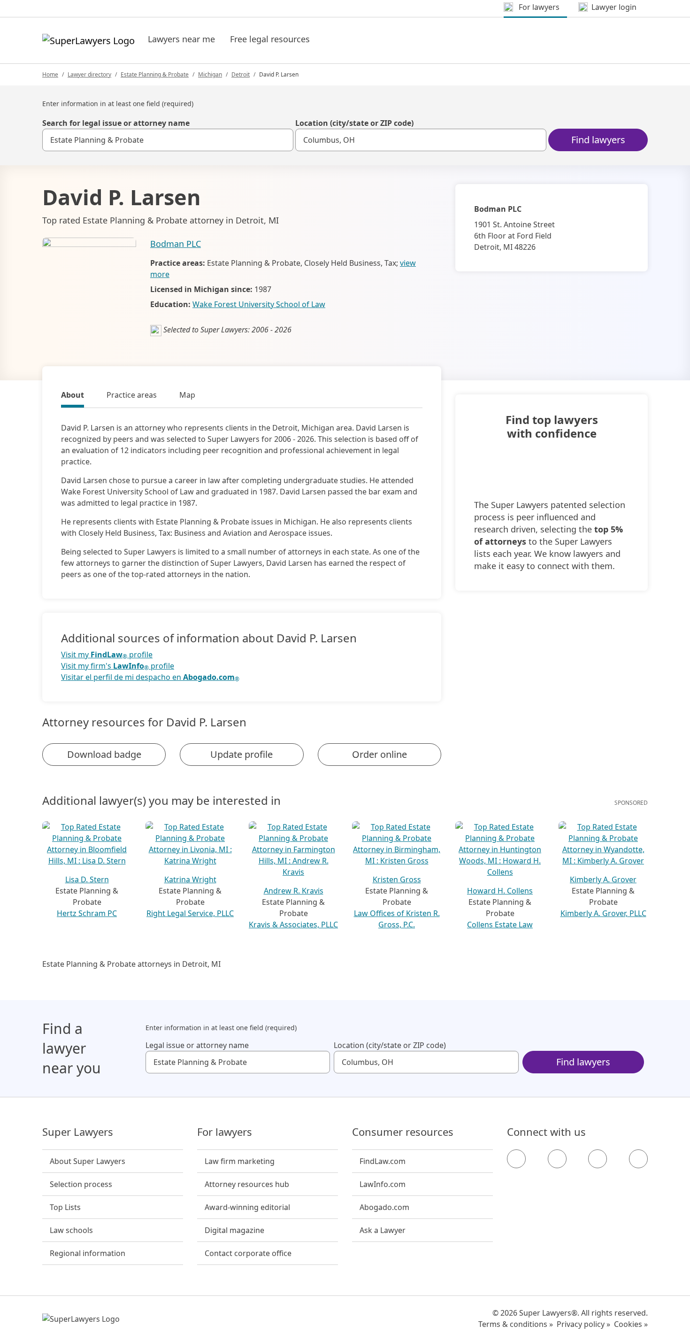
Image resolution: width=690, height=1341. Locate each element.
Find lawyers (598, 139)
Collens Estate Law (500, 924)
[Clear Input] (282, 140)
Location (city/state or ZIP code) (354, 123)
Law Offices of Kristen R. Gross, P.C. (397, 919)
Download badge (104, 754)
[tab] (72, 396)
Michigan (210, 74)
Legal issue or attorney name (197, 1045)
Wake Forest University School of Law (258, 304)
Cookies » (631, 1324)
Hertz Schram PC (87, 913)
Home (50, 74)
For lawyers (224, 1132)
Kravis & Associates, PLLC (293, 924)
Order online (379, 754)
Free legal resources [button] (270, 39)
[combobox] (167, 140)
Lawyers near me (181, 39)
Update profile (241, 754)
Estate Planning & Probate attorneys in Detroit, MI (131, 964)
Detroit (240, 74)
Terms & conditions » (515, 1324)
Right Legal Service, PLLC (190, 913)
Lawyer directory (89, 74)
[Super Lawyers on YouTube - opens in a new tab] (597, 1158)
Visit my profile (107, 654)
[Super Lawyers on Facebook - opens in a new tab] (516, 1158)
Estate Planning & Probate (155, 74)
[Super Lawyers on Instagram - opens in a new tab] (557, 1158)
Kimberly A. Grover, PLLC (603, 913)
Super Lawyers (77, 1132)
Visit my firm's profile (117, 666)
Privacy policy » (583, 1324)
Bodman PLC (175, 243)
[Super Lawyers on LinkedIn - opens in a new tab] (638, 1158)
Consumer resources (402, 1132)
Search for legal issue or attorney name (116, 123)
